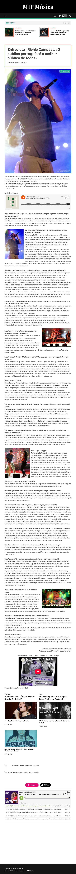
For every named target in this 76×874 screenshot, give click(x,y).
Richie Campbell (22, 688)
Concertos (18, 27)
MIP (25, 63)
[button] (68, 23)
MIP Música (38, 6)
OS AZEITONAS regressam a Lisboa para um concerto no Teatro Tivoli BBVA (25, 32)
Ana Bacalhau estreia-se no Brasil (16, 721)
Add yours (36, 766)
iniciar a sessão (15, 772)
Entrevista (13, 688)
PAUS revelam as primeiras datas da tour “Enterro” (59, 31)
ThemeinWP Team (28, 871)
